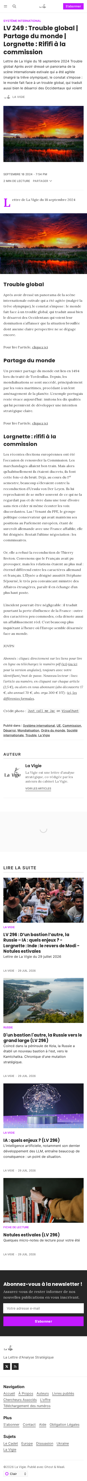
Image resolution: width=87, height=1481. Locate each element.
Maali (60, 1467)
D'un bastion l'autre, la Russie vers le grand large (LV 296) (42, 1038)
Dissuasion (44, 1443)
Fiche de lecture (16, 1227)
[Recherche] (14, 6)
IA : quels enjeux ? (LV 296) (31, 1140)
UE (59, 725)
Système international (22, 21)
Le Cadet (10, 1443)
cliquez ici (40, 347)
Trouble (31, 735)
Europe (27, 1443)
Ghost (48, 1467)
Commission (72, 725)
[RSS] (15, 1366)
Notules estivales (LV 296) (31, 1235)
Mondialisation (28, 730)
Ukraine (63, 1443)
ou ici (73, 664)
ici (64, 664)
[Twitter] (6, 1366)
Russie (8, 1027)
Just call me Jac (41, 711)
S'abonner (73, 6)
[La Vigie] (7, 97)
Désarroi (9, 730)
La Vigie (18, 97)
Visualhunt (70, 711)
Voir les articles (38, 788)
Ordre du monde (53, 730)
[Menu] (6, 6)
